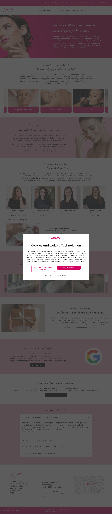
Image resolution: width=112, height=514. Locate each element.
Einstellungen (73, 261)
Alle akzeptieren (69, 267)
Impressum (49, 275)
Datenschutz (62, 275)
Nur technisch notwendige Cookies (43, 268)
